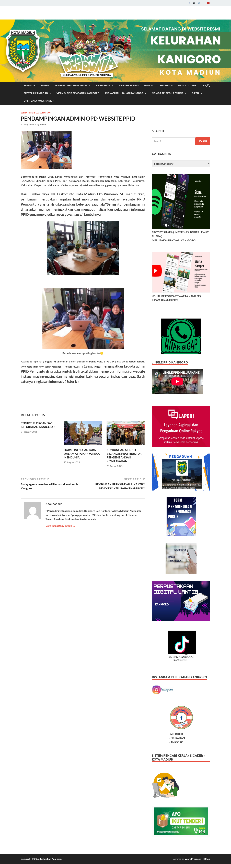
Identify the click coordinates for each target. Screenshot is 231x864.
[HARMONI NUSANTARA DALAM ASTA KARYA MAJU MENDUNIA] (83, 434)
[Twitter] (194, 3)
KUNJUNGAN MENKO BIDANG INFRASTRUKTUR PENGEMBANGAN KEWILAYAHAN (124, 455)
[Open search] (208, 86)
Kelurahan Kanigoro (50, 858)
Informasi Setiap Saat (40, 113)
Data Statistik (187, 85)
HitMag (206, 858)
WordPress (191, 858)
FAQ (204, 85)
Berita (45, 85)
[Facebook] (189, 3)
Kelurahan (103, 85)
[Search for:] (181, 141)
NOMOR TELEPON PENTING (167, 93)
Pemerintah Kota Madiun (71, 85)
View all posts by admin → (60, 525)
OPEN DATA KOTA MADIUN (39, 100)
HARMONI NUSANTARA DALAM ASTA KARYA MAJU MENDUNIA (82, 453)
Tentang (164, 85)
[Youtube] (208, 3)
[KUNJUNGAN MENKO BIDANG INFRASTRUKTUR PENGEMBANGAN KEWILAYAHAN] (126, 434)
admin (43, 124)
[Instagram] (199, 3)
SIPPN (195, 93)
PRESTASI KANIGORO (36, 93)
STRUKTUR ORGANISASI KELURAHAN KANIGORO (38, 425)
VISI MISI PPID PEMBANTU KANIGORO (77, 93)
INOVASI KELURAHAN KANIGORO (124, 93)
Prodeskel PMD (128, 85)
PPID (147, 85)
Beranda (29, 85)
